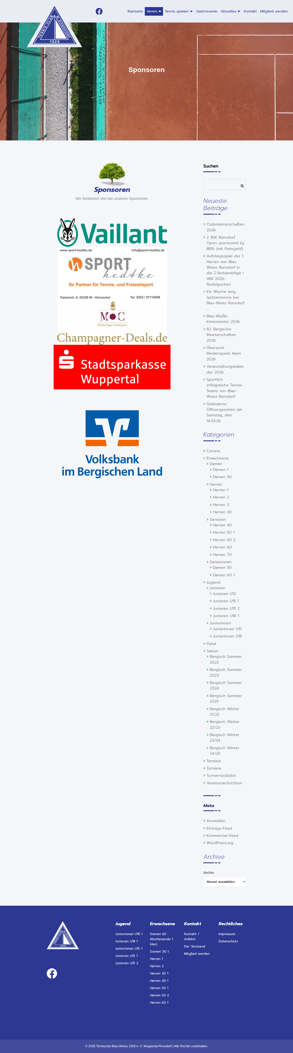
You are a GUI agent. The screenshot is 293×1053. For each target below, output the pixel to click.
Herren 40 (222, 525)
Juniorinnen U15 (227, 629)
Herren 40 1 (159, 980)
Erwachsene (218, 458)
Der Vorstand (194, 946)
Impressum (227, 934)
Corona (213, 451)
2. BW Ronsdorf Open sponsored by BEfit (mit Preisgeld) (225, 243)
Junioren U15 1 (226, 601)
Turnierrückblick (221, 775)
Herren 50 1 (223, 532)
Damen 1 (220, 469)
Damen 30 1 (159, 951)
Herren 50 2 (224, 540)
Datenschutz (228, 941)
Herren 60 (222, 547)
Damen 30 (222, 477)
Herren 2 (221, 497)
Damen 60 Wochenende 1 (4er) (161, 939)
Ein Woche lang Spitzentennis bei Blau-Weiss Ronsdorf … (226, 300)
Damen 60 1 (224, 575)
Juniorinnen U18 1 (128, 934)
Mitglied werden (197, 953)
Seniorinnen (221, 562)
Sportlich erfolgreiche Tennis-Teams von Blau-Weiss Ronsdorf (225, 388)
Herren (216, 484)
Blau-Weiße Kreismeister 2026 (223, 318)
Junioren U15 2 (226, 608)
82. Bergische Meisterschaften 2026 (221, 334)
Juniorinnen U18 (227, 636)
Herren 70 (222, 554)
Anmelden (216, 821)
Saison (212, 651)
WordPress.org (220, 843)
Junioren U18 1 (226, 616)
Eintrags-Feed (219, 828)
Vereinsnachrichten (224, 783)
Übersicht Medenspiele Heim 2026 (224, 353)
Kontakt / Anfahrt (191, 937)
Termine (214, 761)
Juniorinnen (220, 623)
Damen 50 (222, 567)
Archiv (208, 872)
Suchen (210, 166)
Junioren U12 (224, 594)
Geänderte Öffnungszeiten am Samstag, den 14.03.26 (224, 412)
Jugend (213, 582)
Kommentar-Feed (222, 835)
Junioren (217, 588)
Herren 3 (221, 505)
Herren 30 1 (159, 973)
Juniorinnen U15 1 (128, 948)
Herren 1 (220, 490)
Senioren (218, 519)
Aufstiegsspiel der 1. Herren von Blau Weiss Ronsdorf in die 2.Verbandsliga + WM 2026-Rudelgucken (225, 270)
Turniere (214, 768)
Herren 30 (222, 512)
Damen (216, 464)
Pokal (211, 643)
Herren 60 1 (159, 1002)
